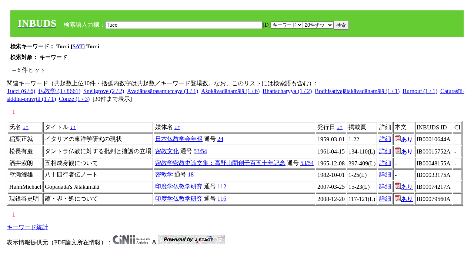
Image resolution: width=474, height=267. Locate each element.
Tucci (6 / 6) (21, 91)
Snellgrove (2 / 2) (103, 91)
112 (221, 186)
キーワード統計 (27, 227)
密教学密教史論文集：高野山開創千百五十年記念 (220, 163)
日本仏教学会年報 (179, 139)
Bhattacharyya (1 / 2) (287, 91)
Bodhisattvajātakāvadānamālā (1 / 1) (357, 91)
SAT (78, 46)
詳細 (385, 139)
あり (407, 187)
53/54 (200, 151)
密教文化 (167, 151)
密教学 (164, 174)
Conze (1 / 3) (74, 99)
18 (191, 174)
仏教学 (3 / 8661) (59, 91)
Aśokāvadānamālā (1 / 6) (230, 91)
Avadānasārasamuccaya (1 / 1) (162, 91)
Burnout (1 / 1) (420, 91)
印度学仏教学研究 (179, 186)
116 (221, 198)
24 (220, 139)
